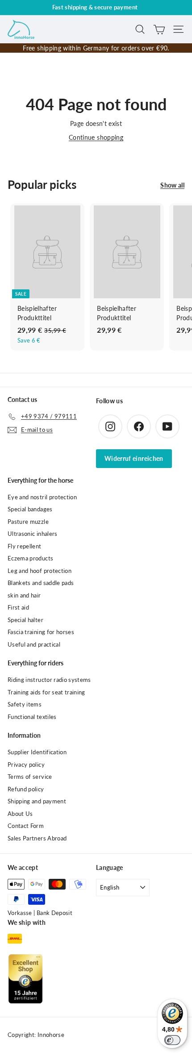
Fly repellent (25, 546)
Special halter (25, 619)
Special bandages (30, 509)
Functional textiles (32, 716)
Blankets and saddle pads (41, 582)
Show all (172, 185)
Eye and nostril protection (42, 497)
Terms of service (30, 776)
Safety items (25, 704)
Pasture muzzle (28, 521)
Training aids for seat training (46, 692)
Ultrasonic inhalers (33, 533)
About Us (20, 813)
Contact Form (26, 825)
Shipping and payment (37, 801)
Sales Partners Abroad (37, 838)
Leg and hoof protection (39, 570)
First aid (18, 607)
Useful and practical (34, 644)
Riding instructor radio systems (49, 679)
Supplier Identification (37, 752)
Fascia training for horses (41, 631)
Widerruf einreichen (133, 458)
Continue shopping (96, 137)
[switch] (172, 1040)
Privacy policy (26, 764)
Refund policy (26, 789)
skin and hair (24, 595)
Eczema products (30, 558)
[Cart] (159, 29)
